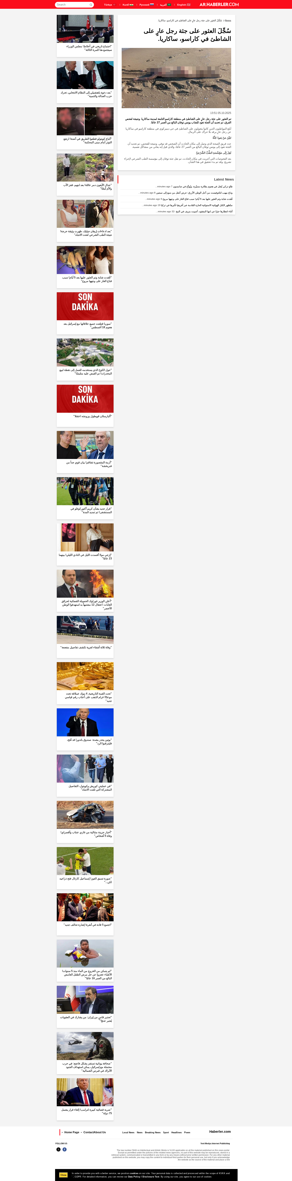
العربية (163, 4)
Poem (187, 1132)
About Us (100, 1132)
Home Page (71, 1132)
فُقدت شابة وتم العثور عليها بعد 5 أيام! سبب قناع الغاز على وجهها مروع (189, 199)
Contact (88, 1132)
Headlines (176, 1132)
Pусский (145, 4)
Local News (128, 1132)
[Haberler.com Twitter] (58, 1151)
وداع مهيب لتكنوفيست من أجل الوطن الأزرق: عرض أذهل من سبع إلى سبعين (185, 192)
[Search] (91, 4)
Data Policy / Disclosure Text (143, 1176)
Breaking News (153, 1132)
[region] (146, 1175)
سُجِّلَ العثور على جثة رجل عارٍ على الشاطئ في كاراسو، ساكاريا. (194, 20)
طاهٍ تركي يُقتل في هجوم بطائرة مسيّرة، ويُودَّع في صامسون (194, 186)
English (182, 4)
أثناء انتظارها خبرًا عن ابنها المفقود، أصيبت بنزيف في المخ (194, 211)
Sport (166, 1132)
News (139, 1132)
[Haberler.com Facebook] (64, 1151)
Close (63, 1175)
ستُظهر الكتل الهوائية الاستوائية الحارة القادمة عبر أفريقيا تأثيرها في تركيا (187, 205)
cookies (134, 1173)
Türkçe (108, 4)
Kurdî (126, 4)
